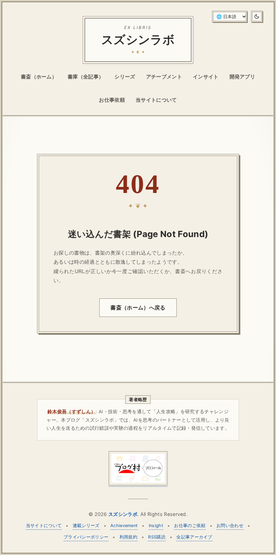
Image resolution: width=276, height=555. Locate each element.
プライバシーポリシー (86, 537)
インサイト (206, 76)
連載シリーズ (86, 525)
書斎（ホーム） (39, 76)
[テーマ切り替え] (257, 16)
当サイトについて (156, 100)
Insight (156, 525)
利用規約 (128, 537)
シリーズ (124, 76)
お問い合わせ (229, 525)
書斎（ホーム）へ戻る (137, 307)
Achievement (124, 525)
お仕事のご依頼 (189, 525)
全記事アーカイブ (194, 537)
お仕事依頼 (112, 100)
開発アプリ (242, 76)
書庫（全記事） (86, 76)
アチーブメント (164, 76)
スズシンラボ (122, 514)
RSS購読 (157, 537)
